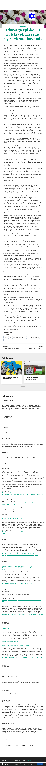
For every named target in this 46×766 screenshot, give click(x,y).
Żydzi (18, 340)
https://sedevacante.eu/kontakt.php (10, 492)
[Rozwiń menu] (43, 4)
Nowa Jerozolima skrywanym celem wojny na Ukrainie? (11, 377)
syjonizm (14, 340)
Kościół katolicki (7, 340)
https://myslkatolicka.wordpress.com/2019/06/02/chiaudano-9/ (17, 583)
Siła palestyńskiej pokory (32, 377)
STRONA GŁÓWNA (7, 745)
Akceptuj (40, 764)
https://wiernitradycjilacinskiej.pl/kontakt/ (12, 518)
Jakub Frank (15, 337)
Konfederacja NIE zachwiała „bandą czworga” (10, 348)
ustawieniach (33, 764)
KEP (25, 337)
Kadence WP (29, 760)
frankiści (5, 337)
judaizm (21, 337)
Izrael (10, 337)
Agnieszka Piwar (21, 42)
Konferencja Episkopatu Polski (33, 337)
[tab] (20, 386)
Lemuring (4, 700)
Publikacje (24, 745)
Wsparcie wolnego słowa (36, 745)
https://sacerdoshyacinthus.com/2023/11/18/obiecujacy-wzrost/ (17, 566)
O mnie (16, 745)
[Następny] (43, 373)
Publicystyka (23, 26)
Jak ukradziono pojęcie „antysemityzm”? (34, 347)
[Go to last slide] (3, 373)
